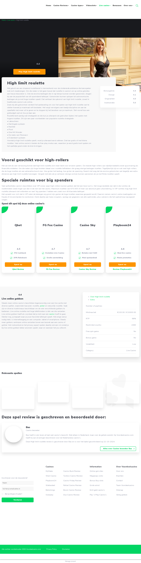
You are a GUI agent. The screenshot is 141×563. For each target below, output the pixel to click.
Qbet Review (18, 269)
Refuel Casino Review (72, 485)
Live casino (104, 5)
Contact (119, 480)
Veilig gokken (121, 495)
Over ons (128, 5)
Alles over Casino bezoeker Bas (117, 448)
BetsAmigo (50, 490)
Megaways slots (96, 476)
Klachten (119, 476)
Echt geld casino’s (97, 490)
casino (51, 314)
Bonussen (117, 5)
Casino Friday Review (72, 480)
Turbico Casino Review (73, 476)
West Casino (51, 476)
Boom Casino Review (72, 490)
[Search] (137, 5)
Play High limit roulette (29, 71)
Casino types (77, 5)
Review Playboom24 (122, 269)
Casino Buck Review (71, 471)
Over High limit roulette (100, 297)
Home (48, 5)
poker (42, 306)
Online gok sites (96, 471)
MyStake (49, 471)
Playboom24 (51, 480)
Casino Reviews (60, 5)
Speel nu (18, 264)
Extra (92, 299)
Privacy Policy (51, 549)
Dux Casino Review (71, 495)
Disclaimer (66, 549)
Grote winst (95, 485)
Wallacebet (50, 485)
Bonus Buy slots (96, 480)
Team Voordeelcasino (125, 485)
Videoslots (91, 5)
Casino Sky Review (87, 269)
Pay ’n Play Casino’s (98, 495)
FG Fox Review (53, 269)
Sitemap (119, 490)
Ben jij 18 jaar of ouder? (13, 494)
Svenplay (49, 495)
